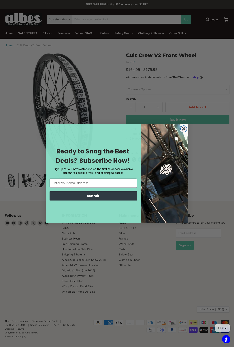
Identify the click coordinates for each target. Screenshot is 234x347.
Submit (93, 196)
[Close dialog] (183, 129)
